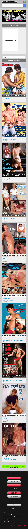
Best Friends (6, 458)
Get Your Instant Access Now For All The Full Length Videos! (14, 466)
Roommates (6, 98)
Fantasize (5, 338)
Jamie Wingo (6, 300)
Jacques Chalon (12, 139)
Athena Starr (6, 459)
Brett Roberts (6, 260)
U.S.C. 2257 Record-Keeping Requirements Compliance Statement (12, 516)
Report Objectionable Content (9, 519)
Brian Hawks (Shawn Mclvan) (9, 340)
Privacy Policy (6, 521)
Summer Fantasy (7, 298)
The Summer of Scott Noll (9, 218)
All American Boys (7, 138)
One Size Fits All (6, 379)
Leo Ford (10, 220)
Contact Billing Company (8, 514)
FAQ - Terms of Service (8, 512)
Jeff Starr (5, 220)
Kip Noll (4, 99)
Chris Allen (12, 260)
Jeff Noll (5, 179)
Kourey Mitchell (10, 99)
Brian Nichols (20, 340)
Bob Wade (5, 139)
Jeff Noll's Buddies (7, 178)
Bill (8, 420)
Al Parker (5, 420)
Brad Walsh (5, 380)
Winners (5, 258)
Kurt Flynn (9, 179)
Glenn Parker (13, 459)
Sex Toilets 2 (6, 418)
